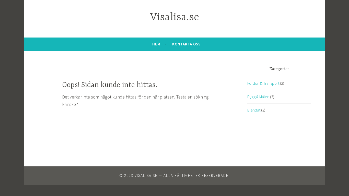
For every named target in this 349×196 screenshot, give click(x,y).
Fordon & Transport (263, 83)
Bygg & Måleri (258, 96)
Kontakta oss (186, 44)
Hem (156, 44)
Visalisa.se (174, 17)
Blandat (253, 110)
